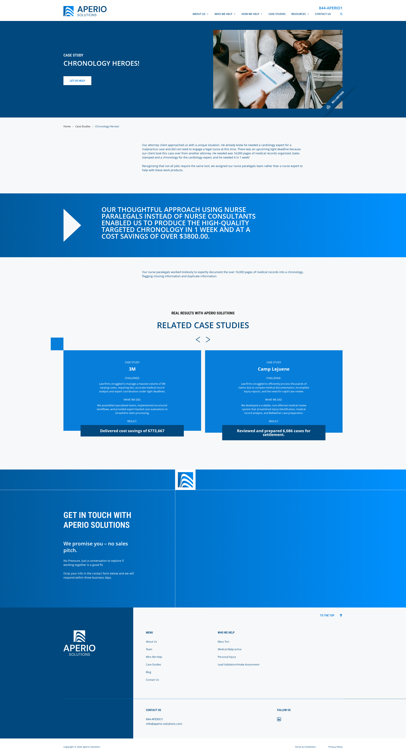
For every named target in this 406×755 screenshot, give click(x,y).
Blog (148, 672)
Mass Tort (223, 641)
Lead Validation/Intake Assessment (238, 664)
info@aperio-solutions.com (164, 724)
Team (149, 649)
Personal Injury (227, 657)
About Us (199, 14)
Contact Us (323, 14)
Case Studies (277, 14)
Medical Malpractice (230, 649)
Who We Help (223, 14)
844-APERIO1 (331, 7)
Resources (298, 14)
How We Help (250, 14)
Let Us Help (77, 80)
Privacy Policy (335, 746)
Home (67, 126)
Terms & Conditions (305, 746)
